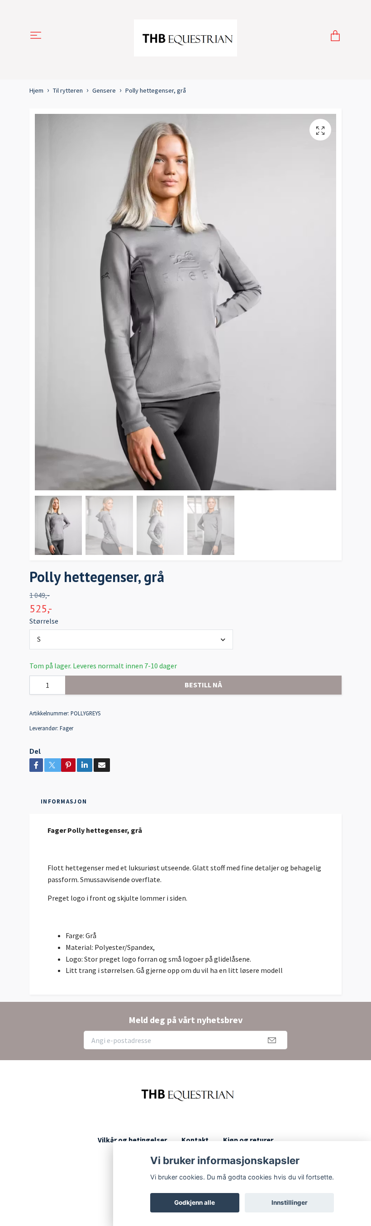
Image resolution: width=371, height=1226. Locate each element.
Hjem (36, 90)
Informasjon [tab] (64, 801)
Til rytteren (68, 90)
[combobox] (131, 639)
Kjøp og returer (248, 1139)
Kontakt (195, 1139)
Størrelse (43, 620)
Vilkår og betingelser (132, 1139)
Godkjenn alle (194, 1202)
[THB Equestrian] (186, 36)
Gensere (104, 90)
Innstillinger (289, 1202)
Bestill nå (203, 684)
